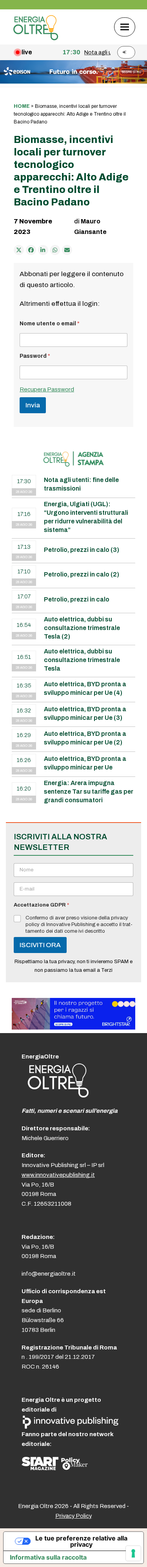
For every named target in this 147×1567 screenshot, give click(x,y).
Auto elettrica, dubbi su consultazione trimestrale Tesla (82, 660)
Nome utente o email (50, 324)
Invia (32, 405)
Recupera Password (47, 389)
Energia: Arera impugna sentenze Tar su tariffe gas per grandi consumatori (88, 791)
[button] (124, 26)
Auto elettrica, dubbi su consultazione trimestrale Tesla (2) (82, 628)
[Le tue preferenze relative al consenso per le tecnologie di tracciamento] (133, 1553)
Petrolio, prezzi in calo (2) (81, 574)
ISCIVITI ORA (40, 945)
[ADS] (73, 81)
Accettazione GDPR (41, 905)
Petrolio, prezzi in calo (76, 599)
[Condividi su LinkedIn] (43, 250)
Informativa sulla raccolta (48, 1557)
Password (35, 356)
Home (22, 106)
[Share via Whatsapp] (55, 250)
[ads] (73, 1027)
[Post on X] (19, 250)
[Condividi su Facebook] (31, 250)
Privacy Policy (73, 1516)
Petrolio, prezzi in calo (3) (81, 549)
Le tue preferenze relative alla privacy (81, 1541)
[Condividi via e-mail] (67, 250)
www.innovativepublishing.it (58, 1175)
